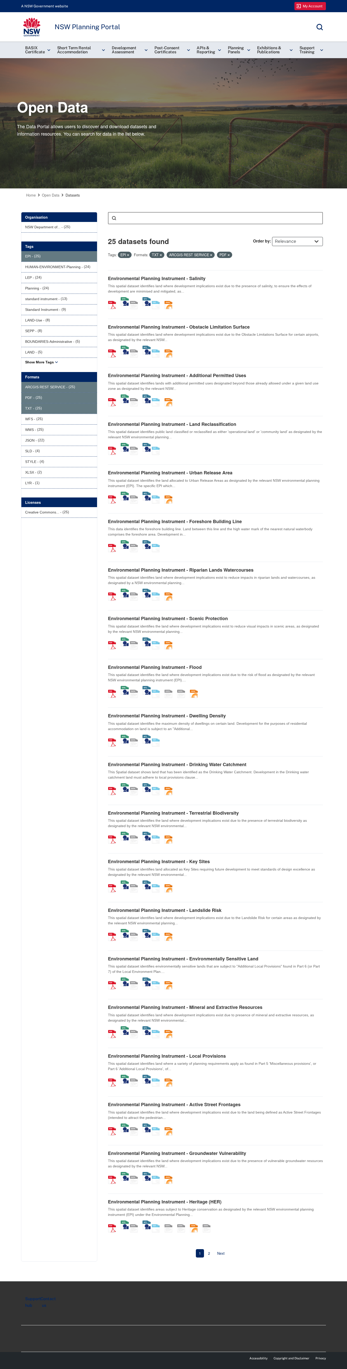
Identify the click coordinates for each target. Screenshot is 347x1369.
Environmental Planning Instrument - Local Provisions (167, 1056)
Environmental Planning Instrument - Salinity (157, 278)
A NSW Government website (44, 6)
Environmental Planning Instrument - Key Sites (159, 861)
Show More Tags (39, 362)
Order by (261, 241)
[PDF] (114, 299)
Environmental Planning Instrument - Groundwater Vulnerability (177, 1153)
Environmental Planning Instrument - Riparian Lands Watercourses (181, 570)
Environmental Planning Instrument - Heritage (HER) (165, 1201)
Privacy (321, 1358)
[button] (37, 50)
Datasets (73, 195)
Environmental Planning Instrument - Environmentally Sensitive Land (183, 958)
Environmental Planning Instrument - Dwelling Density (167, 715)
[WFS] (147, 299)
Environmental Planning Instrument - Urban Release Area (170, 472)
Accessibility (258, 1358)
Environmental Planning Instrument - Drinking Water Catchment (177, 764)
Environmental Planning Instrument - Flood (155, 667)
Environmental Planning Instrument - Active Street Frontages (174, 1104)
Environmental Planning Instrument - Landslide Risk (165, 910)
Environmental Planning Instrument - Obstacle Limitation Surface (179, 327)
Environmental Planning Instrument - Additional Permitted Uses (177, 375)
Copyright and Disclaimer (291, 1358)
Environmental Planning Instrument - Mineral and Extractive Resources (185, 1007)
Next (221, 1253)
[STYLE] (170, 688)
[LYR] (208, 1223)
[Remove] (128, 255)
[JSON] (170, 299)
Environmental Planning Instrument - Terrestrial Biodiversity (173, 813)
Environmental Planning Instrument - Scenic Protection (168, 618)
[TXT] (157, 299)
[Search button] (114, 218)
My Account (313, 6)
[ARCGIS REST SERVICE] (135, 299)
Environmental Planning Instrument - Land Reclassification (172, 424)
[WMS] (125, 299)
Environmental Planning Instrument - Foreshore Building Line (175, 521)
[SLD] (183, 688)
